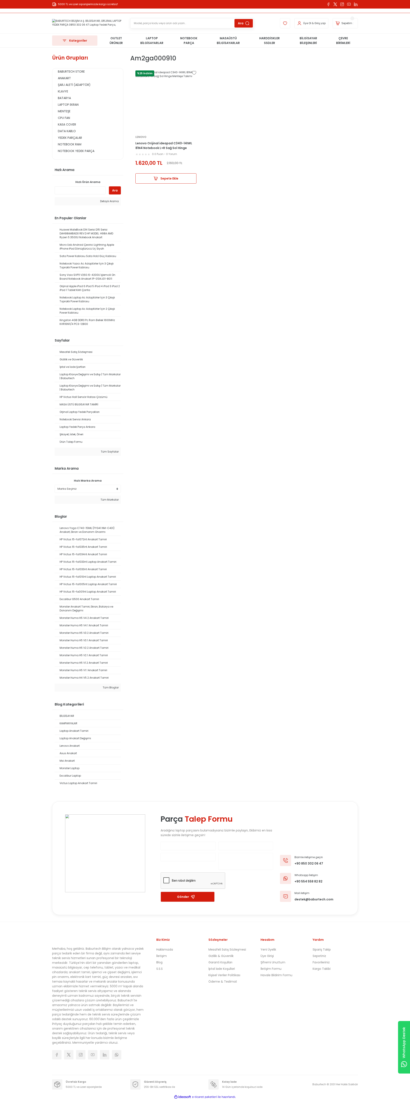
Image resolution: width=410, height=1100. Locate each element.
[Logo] (87, 23)
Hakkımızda (164, 949)
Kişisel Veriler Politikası (224, 975)
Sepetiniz (319, 956)
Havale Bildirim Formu (276, 975)
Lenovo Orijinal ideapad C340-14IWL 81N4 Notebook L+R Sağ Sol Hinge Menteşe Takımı (163, 145)
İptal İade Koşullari (221, 969)
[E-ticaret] (204, 1097)
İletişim (161, 956)
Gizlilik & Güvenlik (221, 956)
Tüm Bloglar (110, 687)
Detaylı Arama (109, 201)
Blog (159, 962)
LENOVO (140, 137)
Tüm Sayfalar (109, 451)
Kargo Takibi (322, 969)
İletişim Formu (271, 969)
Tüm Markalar (109, 499)
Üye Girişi (267, 956)
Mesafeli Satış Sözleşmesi (227, 949)
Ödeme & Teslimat (222, 981)
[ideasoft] (182, 1097)
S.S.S (159, 969)
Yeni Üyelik (268, 949)
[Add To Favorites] (194, 72)
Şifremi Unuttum (273, 962)
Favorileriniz (321, 962)
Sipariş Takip (322, 949)
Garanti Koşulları (220, 962)
